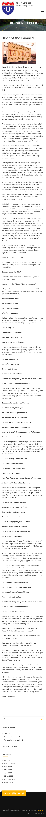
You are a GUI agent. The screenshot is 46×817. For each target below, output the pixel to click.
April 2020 (8, 773)
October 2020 (9, 763)
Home (29, 813)
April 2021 (8, 760)
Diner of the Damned (12, 737)
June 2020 (8, 766)
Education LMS (25, 810)
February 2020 (9, 779)
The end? (7, 733)
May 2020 (8, 769)
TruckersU (23, 3)
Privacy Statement (38, 813)
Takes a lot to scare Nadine (14, 740)
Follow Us (7, 793)
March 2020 (8, 776)
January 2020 (9, 782)
